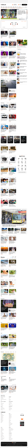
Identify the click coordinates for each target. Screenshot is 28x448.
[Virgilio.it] (3, 4)
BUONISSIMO (25, 443)
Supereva (2, 246)
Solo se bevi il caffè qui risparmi (23, 78)
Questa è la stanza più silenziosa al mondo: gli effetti (4, 152)
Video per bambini (9, 322)
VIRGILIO (4, 443)
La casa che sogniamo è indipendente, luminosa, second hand (12, 67)
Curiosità (12, 246)
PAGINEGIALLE (6, 443)
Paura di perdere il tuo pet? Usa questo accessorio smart (4, 340)
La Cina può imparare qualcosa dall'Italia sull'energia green (4, 89)
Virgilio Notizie (10, 414)
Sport (1, 198)
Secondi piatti (12, 269)
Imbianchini (11, 235)
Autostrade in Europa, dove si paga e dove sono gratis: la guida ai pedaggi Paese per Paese (10, 233)
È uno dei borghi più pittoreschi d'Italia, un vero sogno (4, 380)
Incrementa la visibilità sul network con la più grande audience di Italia (12, 391)
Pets (1, 333)
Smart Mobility (2, 433)
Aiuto (1, 422)
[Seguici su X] (23, 415)
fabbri (1, 400)
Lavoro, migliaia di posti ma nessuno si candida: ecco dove (12, 109)
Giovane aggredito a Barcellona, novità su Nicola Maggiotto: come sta (4, 195)
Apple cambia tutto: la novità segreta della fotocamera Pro (4, 131)
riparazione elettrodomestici (3, 399)
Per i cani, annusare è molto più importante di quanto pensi (4, 348)
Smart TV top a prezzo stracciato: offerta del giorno (12, 36)
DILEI (19, 443)
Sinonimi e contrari (9, 177)
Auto (9, 113)
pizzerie (9, 400)
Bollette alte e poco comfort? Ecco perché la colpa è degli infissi (12, 242)
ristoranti (10, 399)
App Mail (1, 421)
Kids (1, 322)
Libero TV (10, 425)
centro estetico (10, 403)
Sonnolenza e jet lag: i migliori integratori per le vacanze (4, 286)
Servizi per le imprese (4, 384)
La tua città (10, 436)
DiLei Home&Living (3, 145)
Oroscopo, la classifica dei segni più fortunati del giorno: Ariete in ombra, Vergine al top (4, 362)
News (9, 50)
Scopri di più (19, 49)
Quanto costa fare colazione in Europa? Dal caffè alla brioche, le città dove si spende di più (23, 233)
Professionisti (10, 406)
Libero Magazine (10, 424)
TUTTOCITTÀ (17, 443)
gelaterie (10, 397)
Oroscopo (2, 434)
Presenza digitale (14, 384)
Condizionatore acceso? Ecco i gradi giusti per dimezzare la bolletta (4, 242)
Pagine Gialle (3, 395)
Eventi (10, 258)
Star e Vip (7, 40)
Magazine (2, 50)
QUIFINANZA (23, 443)
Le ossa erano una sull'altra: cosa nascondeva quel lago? (12, 131)
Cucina (9, 277)
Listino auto (2, 432)
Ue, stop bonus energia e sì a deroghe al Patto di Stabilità (12, 99)
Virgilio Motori (3, 113)
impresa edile (2, 398)
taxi (1, 402)
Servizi (1, 406)
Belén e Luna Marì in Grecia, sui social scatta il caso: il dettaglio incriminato (4, 57)
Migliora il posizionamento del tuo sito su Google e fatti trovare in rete (4, 391)
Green (9, 89)
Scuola (2, 177)
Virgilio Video (10, 417)
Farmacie (12, 258)
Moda (12, 40)
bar (9, 398)
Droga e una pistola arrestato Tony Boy (23, 141)
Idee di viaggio (12, 166)
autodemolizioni (2, 403)
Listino (15, 113)
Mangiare (10, 396)
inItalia (9, 421)
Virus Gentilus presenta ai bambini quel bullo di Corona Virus (4, 329)
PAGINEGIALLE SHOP (9, 443)
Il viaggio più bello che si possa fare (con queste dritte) (4, 173)
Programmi (11, 50)
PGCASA (12, 443)
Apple (12, 124)
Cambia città (2, 258)
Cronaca (2, 196)
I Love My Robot (10, 164)
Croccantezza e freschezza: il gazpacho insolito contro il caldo (12, 276)
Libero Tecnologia (3, 124)
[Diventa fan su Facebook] (21, 415)
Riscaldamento (7, 235)
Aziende (15, 258)
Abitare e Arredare (3, 396)
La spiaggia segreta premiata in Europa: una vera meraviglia (12, 173)
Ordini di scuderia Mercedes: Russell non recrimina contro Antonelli (12, 205)
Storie (7, 246)
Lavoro (1, 110)
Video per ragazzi (14, 322)
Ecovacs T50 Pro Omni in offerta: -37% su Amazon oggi (12, 162)
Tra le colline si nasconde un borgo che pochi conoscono (12, 380)
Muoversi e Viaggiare (3, 401)
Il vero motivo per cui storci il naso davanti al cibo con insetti (4, 276)
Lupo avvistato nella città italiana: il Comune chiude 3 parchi (12, 265)
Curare (1, 296)
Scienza (9, 132)
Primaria (13, 177)
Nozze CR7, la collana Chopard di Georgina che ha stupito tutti (12, 253)
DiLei (1, 40)
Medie (15, 177)
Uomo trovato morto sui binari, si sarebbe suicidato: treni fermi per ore (12, 195)
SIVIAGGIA (21, 443)
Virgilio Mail (2, 414)
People (5, 40)
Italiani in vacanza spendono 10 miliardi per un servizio (13, 311)
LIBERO (2, 443)
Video (9, 246)
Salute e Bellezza (11, 401)
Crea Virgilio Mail (24, 4)
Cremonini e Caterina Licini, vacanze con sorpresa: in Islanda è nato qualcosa (12, 57)
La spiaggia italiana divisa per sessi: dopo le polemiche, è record (4, 265)
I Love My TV (2, 163)
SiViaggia (2, 166)
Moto (10, 113)
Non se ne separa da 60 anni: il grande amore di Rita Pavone (12, 120)
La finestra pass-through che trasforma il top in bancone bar (12, 152)
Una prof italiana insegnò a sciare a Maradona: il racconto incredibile (4, 184)
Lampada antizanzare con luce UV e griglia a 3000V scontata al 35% (23, 61)
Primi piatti (9, 269)
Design (15, 145)
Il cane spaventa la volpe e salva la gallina (17, 141)
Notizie (13, 113)
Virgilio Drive (2, 417)
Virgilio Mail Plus (2, 415)
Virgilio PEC (2, 416)
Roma (3, 257)
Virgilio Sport (10, 415)
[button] (25, 17)
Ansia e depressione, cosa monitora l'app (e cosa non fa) (4, 294)
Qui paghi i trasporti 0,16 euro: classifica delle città (16, 232)
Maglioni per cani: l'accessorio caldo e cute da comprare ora (12, 340)
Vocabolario (10, 437)
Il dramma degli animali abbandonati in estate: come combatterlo (12, 348)
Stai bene (10, 287)
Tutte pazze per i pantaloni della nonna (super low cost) (4, 36)
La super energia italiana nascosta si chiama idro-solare (13, 91)
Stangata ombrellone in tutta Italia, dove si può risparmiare (4, 232)
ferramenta (2, 397)
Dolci (15, 269)
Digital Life (15, 124)
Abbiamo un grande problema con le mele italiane (4, 308)
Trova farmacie (10, 435)
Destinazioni (8, 166)
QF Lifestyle (2, 298)
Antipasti (6, 269)
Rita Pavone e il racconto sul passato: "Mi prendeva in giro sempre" (12, 184)
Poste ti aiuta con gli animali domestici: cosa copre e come (12, 318)
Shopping (2, 428)
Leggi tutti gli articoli (24, 209)
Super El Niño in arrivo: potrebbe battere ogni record (4, 253)
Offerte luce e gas (10, 428)
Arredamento (14, 235)
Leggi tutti (15, 298)
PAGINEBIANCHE (14, 443)
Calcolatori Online (10, 439)
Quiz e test (15, 246)
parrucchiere (10, 402)
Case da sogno (12, 145)
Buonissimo (2, 269)
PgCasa (2, 235)
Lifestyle (10, 40)
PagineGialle (2, 435)
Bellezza (15, 40)
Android (10, 124)
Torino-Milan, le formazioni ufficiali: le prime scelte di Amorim (4, 205)
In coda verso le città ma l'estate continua (10, 141)
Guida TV (6, 50)
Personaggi (15, 50)
